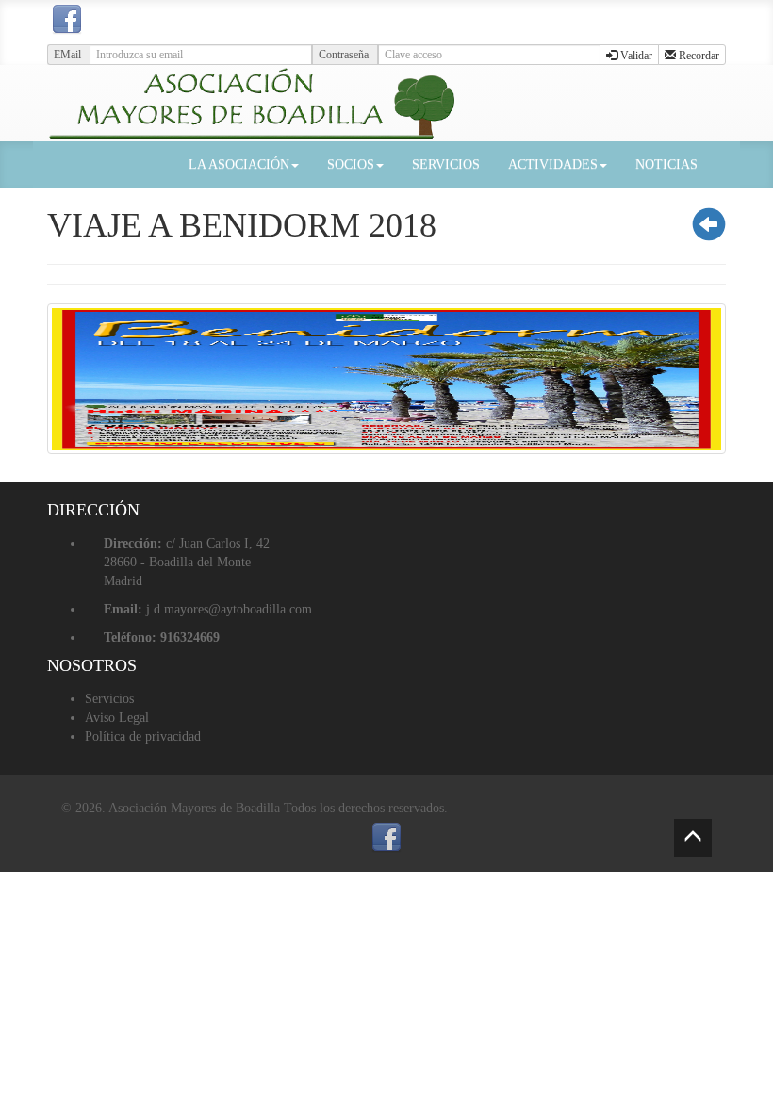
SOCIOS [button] (350, 164)
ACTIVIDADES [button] (553, 164)
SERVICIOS (446, 164)
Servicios (109, 699)
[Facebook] (67, 20)
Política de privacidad (143, 736)
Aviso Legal (117, 718)
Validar (634, 55)
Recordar (697, 55)
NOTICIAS (666, 164)
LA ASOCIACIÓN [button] (239, 164)
